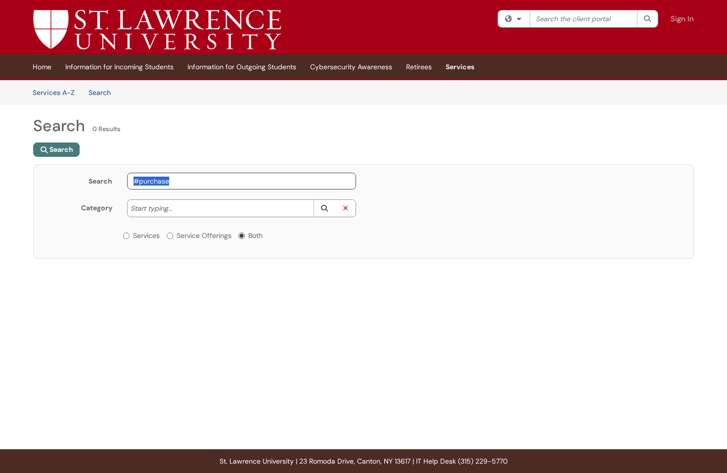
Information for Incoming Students (119, 66)
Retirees (419, 66)
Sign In (682, 19)
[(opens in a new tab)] (157, 29)
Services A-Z (54, 92)
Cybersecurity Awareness (351, 66)
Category (96, 207)
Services (460, 66)
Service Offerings (204, 235)
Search (103, 92)
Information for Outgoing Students (241, 66)
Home (42, 66)
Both (255, 235)
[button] (324, 208)
